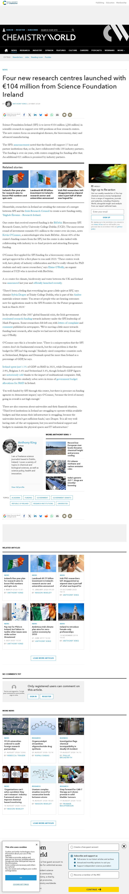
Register (20, 30)
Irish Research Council (37, 211)
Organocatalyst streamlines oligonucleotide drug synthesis (42, 745)
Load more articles (43, 658)
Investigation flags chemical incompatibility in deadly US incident (69, 745)
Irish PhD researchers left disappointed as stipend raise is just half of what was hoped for (70, 194)
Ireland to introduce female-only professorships (69, 629)
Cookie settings (21, 884)
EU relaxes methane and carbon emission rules (75, 465)
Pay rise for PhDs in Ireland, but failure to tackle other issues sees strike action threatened (15, 632)
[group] (120, 50)
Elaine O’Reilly (56, 267)
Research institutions (43, 503)
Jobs (27, 57)
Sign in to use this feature (72, 109)
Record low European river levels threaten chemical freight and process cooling (75, 449)
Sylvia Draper (18, 294)
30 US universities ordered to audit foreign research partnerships (12, 745)
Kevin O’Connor (12, 235)
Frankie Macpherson (67, 805)
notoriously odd (14, 374)
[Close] (36, 844)
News (5, 70)
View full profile (17, 487)
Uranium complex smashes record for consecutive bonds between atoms (41, 793)
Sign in (33, 696)
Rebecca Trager (16, 756)
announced (13, 283)
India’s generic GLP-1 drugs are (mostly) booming (75, 482)
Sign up (106, 217)
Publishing (100, 3)
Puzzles (48, 57)
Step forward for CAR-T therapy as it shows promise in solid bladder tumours (71, 793)
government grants (62, 498)
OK (21, 878)
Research (36, 738)
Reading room (37, 57)
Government (42, 498)
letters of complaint (68, 322)
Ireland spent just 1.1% (15, 366)
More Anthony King (57, 434)
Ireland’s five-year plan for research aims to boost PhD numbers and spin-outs (15, 194)
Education (110, 3)
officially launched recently (47, 283)
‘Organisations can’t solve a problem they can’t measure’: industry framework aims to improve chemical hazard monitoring (15, 795)
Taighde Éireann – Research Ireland (21, 215)
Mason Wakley (43, 593)
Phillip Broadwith (66, 757)
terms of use (98, 224)
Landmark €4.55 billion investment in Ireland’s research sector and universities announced (42, 194)
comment (8, 326)
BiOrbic (58, 222)
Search (73, 30)
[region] (21, 866)
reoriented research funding (17, 318)
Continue (91, 889)
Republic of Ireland (20, 503)
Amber (77, 294)
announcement (21, 144)
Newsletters (18, 57)
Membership (121, 3)
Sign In (9, 30)
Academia (16, 498)
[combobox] (57, 30)
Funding (28, 498)
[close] (84, 109)
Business (64, 738)
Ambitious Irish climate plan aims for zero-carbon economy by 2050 (42, 631)
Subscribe (33, 30)
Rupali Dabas (42, 756)
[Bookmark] (70, 115)
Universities (63, 503)
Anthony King (20, 104)
